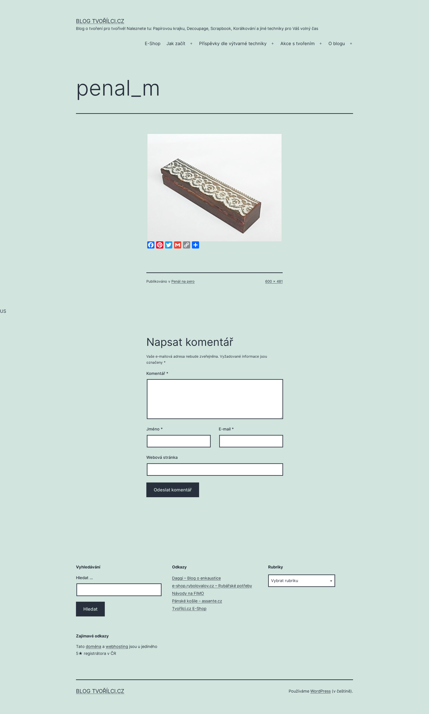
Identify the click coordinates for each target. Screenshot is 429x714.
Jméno (154, 429)
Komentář (157, 373)
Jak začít (175, 43)
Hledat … (84, 577)
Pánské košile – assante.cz (197, 601)
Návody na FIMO (188, 593)
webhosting (117, 646)
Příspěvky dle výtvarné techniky (233, 43)
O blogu (336, 43)
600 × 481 (274, 281)
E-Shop (152, 43)
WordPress (320, 691)
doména (93, 646)
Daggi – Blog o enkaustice (196, 578)
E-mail (226, 429)
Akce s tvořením (297, 43)
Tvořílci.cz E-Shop (189, 608)
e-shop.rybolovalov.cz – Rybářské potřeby (212, 585)
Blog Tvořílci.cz (100, 21)
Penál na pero (183, 281)
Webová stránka (162, 457)
